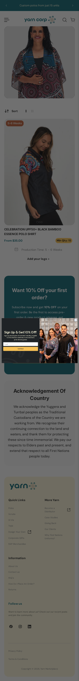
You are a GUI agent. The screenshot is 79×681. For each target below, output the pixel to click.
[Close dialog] (75, 320)
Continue (20, 349)
